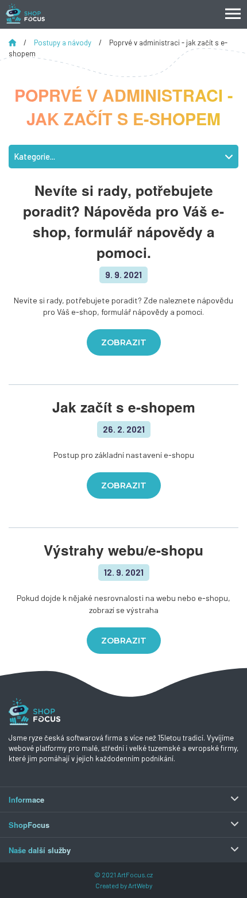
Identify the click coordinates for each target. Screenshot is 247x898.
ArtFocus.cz (135, 874)
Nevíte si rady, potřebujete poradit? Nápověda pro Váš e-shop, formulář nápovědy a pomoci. (123, 221)
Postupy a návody (63, 42)
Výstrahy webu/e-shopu (123, 549)
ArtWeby (140, 885)
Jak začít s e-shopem (123, 406)
